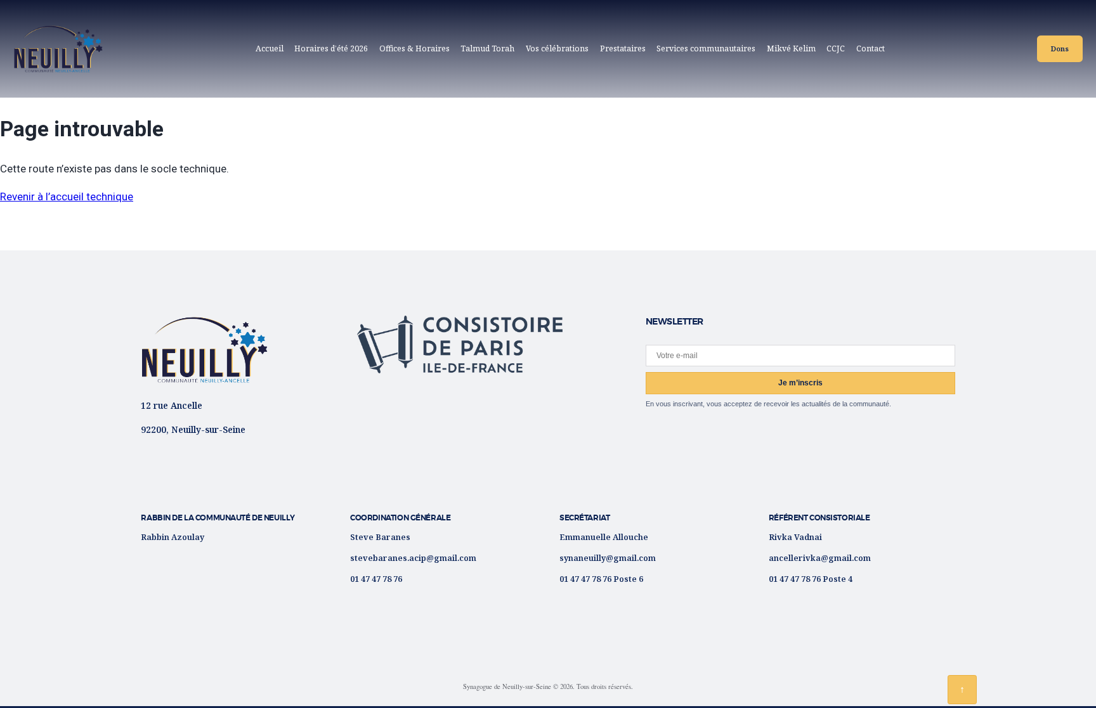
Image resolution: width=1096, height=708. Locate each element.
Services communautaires (705, 48)
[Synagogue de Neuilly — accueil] (58, 49)
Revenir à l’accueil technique (66, 196)
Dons (1060, 48)
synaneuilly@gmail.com (607, 557)
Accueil (270, 48)
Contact (870, 48)
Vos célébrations (557, 48)
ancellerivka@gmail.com (820, 557)
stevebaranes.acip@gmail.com (413, 557)
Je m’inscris (800, 383)
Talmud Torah (487, 48)
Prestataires (623, 48)
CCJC (838, 50)
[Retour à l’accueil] (204, 349)
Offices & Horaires (414, 48)
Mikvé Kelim (791, 48)
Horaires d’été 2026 (331, 48)
